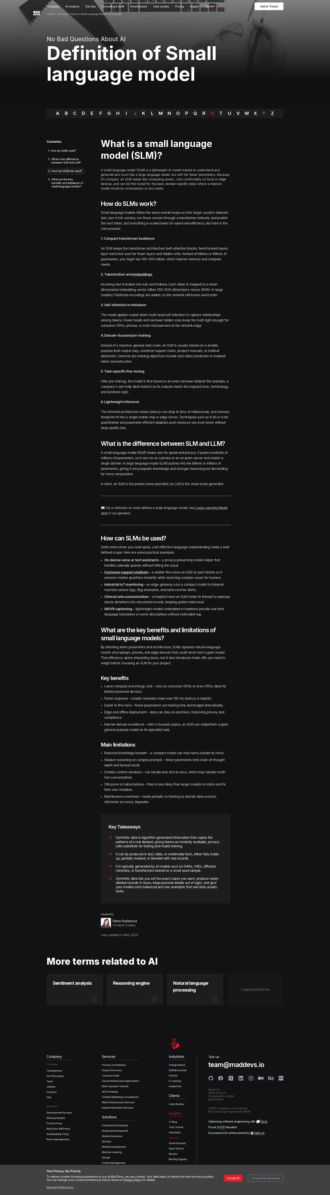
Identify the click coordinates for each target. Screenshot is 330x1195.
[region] (67, 169)
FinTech (173, 1075)
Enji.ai (263, 1121)
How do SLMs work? (62, 150)
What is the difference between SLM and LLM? (64, 160)
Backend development (115, 1130)
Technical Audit (110, 1075)
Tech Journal (176, 1127)
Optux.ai (259, 1133)
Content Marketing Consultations (120, 1097)
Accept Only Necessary (265, 1178)
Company (53, 6)
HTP (222, 1127)
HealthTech (175, 1086)
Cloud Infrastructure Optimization (120, 1081)
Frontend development (115, 1125)
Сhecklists (175, 1132)
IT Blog (173, 1121)
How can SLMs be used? (65, 171)
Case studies (161, 6)
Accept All (233, 1178)
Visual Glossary (177, 1143)
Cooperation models (221, 1096)
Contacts (52, 1092)
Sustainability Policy (58, 1134)
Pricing (179, 6)
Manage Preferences (60, 1187)
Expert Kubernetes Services (117, 1107)
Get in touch (269, 6)
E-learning (175, 1081)
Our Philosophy (55, 1076)
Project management (113, 1162)
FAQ (49, 1097)
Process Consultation (114, 1065)
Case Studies (176, 1104)
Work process (217, 1092)
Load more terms (255, 989)
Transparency (54, 1070)
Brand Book (215, 1099)
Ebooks (173, 1153)
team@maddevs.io (236, 1064)
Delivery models (56, 1118)
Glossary (174, 1137)
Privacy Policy (133, 1179)
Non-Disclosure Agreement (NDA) (229, 1111)
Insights (194, 6)
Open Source (176, 1148)
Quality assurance (112, 1136)
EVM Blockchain (178, 1070)
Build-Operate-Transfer (115, 1086)
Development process (59, 1112)
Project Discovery (112, 1070)
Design (106, 1157)
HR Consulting (110, 1091)
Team (50, 1081)
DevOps (91, 6)
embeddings (142, 274)
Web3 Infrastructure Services (118, 1102)
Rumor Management (58, 1139)
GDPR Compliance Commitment (227, 1108)
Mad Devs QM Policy (58, 1128)
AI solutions (72, 6)
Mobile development (114, 1146)
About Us (214, 1089)
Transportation (177, 1065)
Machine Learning (112, 1152)
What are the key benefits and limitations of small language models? (65, 183)
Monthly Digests (178, 1159)
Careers (210, 6)
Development (138, 6)
